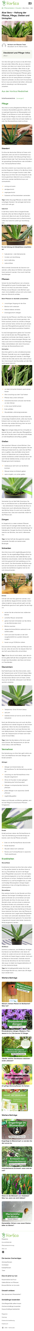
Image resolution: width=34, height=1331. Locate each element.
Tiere (3, 1270)
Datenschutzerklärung (8, 1320)
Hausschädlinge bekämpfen (11, 1309)
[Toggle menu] (30, 3)
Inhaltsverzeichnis (13, 98)
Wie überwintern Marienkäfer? (11, 1294)
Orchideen (5, 1265)
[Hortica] (10, 3)
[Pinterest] (3, 1252)
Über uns (4, 1248)
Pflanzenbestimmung (8, 1245)
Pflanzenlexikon (9, 8)
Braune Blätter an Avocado (10, 1285)
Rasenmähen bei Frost (9, 1279)
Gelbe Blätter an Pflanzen (10, 1282)
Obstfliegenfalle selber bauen (11, 1303)
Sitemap (4, 1317)
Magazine (4, 1314)
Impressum (5, 1323)
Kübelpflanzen (6, 1267)
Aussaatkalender (7, 1242)
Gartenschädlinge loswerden (11, 1306)
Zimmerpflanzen (7, 1262)
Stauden (18, 8)
